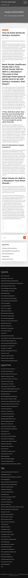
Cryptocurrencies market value (7, 521)
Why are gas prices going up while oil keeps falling (12, 283)
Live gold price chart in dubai (7, 534)
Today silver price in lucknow (7, 383)
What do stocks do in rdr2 (7, 259)
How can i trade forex (5, 554)
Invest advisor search (5, 529)
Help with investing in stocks (7, 514)
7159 (2, 566)
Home (5, 15)
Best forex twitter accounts (7, 516)
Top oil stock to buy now (6, 330)
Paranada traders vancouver (7, 446)
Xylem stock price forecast (6, 453)
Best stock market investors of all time (9, 374)
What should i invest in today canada (9, 484)
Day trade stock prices (6, 504)
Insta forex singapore (5, 303)
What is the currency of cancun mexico (9, 320)
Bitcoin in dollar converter (6, 519)
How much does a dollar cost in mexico (9, 378)
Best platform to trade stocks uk (8, 345)
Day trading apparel (5, 479)
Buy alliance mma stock (6, 323)
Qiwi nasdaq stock (5, 494)
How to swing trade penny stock (8, 295)
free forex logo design (8, 2)
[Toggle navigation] (25, 2)
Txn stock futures (4, 524)
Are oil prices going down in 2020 (8, 496)
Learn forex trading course (7, 501)
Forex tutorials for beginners (7, 371)
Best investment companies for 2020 (8, 398)
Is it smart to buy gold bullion (7, 461)
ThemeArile (12, 575)
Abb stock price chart (5, 433)
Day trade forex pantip (6, 499)
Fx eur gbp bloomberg (6, 305)
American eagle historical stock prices (9, 482)
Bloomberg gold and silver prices (8, 418)
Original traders (5, 256)
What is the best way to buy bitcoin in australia (11, 477)
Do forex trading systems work (7, 421)
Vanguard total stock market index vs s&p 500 (11, 463)
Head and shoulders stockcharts (8, 368)
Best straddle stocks (5, 293)
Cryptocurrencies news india (7, 355)
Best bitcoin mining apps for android (9, 350)
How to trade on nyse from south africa (9, 406)
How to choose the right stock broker (9, 343)
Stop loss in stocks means (6, 443)
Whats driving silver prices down (8, 285)
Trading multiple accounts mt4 (7, 290)
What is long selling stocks (7, 253)
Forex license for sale (5, 536)
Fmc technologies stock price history (9, 288)
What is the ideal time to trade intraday (9, 509)
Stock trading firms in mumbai (7, 544)
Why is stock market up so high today (9, 428)
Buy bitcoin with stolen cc (6, 325)
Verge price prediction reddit (7, 376)
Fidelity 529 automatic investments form (9, 280)
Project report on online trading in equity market (11, 338)
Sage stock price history (6, 310)
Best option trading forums (7, 556)
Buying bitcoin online (5, 511)
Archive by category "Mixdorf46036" (16, 15)
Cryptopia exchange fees (6, 489)
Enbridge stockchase (5, 393)
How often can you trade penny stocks (9, 360)
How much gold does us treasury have (9, 300)
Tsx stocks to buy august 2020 (7, 416)
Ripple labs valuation (5, 526)
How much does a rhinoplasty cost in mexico (10, 401)
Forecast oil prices (5, 431)
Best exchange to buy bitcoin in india (9, 391)
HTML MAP (16, 575)
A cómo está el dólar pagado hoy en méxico (10, 388)
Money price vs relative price (7, 411)
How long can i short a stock (7, 278)
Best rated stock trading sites (7, 313)
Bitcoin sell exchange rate (6, 531)
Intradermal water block (6, 408)
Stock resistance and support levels (8, 539)
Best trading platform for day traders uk (11, 251)
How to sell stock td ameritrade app (8, 298)
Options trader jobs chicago (7, 381)
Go (24, 237)
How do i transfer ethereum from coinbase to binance (12, 506)
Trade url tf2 (4, 333)
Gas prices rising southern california (9, 441)
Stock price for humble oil (6, 348)
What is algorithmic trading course (8, 551)
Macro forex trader (5, 275)
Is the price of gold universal (7, 486)
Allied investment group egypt (7, 458)
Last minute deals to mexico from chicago (10, 403)
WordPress (15, 574)
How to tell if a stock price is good (8, 426)
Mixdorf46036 (5, 29)
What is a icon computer (6, 308)
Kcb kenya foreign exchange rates (8, 340)
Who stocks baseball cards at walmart (9, 396)
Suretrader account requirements (9, 248)
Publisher (5, 38)
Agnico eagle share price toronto (8, 386)
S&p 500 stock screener (6, 474)
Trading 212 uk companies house (8, 451)
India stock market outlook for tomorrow (10, 472)
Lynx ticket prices (4, 448)
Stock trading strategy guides (7, 318)
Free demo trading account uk (7, 413)
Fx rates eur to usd (5, 353)
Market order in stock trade (7, 423)
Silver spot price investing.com (7, 438)
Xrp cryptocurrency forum (6, 561)
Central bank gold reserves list (7, 559)
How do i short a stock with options (8, 436)
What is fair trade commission (7, 358)
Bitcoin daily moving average (7, 335)
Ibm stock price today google (7, 328)
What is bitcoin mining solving (7, 315)
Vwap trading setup (5, 456)
